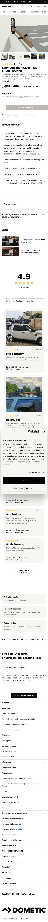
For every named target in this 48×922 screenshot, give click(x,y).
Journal (5, 792)
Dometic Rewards (9, 768)
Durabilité (6, 867)
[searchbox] (29, 301)
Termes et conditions (10, 835)
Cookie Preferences (9, 829)
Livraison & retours (9, 751)
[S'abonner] (43, 667)
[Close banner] (44, 432)
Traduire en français (15, 369)
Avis (3, 808)
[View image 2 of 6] (11, 56)
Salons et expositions (10, 802)
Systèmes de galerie (17, 12)
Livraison (21, 97)
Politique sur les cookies (11, 824)
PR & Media (14, 872)
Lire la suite (6, 81)
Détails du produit (11, 125)
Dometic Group (16, 856)
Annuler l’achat (8, 757)
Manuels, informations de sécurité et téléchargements (20, 216)
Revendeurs (6, 735)
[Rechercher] (26, 6)
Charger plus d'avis (24, 571)
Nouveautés (14, 878)
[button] (10, 115)
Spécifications (9, 204)
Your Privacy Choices (22, 488)
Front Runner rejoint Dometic (17, 2)
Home (4, 12)
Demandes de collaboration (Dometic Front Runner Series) (22, 785)
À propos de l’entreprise (12, 851)
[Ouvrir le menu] (45, 6)
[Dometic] (8, 6)
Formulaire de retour (10, 714)
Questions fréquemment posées (14, 724)
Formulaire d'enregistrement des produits (18, 719)
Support (5, 703)
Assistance (6, 708)
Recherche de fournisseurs (12, 862)
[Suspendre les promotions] (3, 1)
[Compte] (32, 6)
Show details (34, 472)
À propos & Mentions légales (14, 813)
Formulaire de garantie (11, 730)
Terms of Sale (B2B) (9, 845)
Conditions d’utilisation (11, 840)
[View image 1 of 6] (4, 56)
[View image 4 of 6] (27, 56)
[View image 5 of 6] (34, 56)
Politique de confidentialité (13, 819)
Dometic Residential (17, 797)
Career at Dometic (17, 883)
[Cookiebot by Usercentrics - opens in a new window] (29, 431)
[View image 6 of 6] (42, 56)
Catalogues (14, 740)
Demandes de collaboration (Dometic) (17, 778)
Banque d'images (16, 746)
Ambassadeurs (7, 773)
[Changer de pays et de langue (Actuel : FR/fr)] (45, 2)
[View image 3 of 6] (19, 56)
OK (24, 480)
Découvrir (6, 762)
